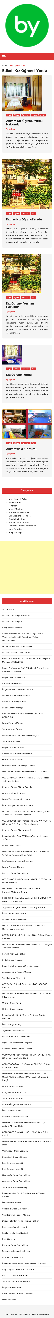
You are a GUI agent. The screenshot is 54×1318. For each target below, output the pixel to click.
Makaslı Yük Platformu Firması (16, 695)
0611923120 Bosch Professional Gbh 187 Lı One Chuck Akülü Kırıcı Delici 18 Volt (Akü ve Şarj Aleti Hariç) (25, 1077)
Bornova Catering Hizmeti (14, 701)
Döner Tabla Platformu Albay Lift (17, 646)
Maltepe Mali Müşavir (12, 621)
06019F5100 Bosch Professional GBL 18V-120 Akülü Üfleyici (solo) (26, 995)
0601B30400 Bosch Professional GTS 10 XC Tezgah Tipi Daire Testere (27, 946)
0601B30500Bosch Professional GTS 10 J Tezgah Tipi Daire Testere (25, 779)
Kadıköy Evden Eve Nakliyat (15, 1233)
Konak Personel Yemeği (13, 723)
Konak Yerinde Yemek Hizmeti (16, 799)
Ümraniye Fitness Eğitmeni (14, 1157)
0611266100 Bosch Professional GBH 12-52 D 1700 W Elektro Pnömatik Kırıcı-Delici (26, 853)
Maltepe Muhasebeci (12, 683)
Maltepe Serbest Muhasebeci (16, 652)
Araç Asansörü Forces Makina (16, 972)
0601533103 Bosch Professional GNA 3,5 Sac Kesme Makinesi (27, 937)
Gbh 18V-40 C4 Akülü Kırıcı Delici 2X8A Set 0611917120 (22, 715)
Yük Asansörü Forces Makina (16, 1281)
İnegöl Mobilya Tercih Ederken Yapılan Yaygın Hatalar (23, 1195)
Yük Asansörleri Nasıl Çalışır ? (16, 1187)
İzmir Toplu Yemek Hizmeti (14, 1227)
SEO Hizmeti (8, 609)
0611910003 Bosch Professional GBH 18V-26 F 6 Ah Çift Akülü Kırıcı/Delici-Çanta (26, 1056)
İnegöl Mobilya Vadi (11, 1287)
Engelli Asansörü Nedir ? (13, 677)
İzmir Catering (15, 529)
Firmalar (25, 115)
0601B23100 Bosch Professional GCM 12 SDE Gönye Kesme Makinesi (27, 881)
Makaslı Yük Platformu (19, 512)
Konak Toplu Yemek (11, 845)
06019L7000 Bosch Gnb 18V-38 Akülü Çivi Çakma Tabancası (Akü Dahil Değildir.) (26, 813)
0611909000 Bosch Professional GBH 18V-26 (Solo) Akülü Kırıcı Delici (26, 1066)
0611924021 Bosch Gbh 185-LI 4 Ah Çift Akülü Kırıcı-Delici (26, 1143)
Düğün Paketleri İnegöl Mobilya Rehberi (20, 1220)
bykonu (12, 129)
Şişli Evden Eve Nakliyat (13, 1030)
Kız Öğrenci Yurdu (19, 374)
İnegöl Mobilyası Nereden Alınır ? (17, 689)
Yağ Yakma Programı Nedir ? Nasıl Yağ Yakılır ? (23, 907)
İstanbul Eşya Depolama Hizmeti (17, 805)
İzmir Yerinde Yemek (11, 1202)
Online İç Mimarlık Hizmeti (14, 793)
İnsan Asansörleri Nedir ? (14, 913)
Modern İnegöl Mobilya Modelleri (17, 1104)
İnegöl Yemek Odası (18, 499)
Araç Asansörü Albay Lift (14, 1092)
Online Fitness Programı (13, 1009)
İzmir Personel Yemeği (12, 1163)
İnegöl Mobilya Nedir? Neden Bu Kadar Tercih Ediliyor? (23, 1017)
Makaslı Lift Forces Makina (14, 919)
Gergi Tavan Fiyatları (12, 627)
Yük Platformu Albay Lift (13, 978)
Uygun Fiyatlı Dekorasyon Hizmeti (18, 1269)
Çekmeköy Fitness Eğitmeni (15, 1150)
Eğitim (16, 115)
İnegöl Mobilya (16, 509)
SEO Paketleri (15, 502)
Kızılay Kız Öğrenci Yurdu (24, 219)
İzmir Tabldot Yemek (11, 1110)
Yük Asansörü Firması (12, 729)
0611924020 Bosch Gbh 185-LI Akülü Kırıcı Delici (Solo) (25, 1134)
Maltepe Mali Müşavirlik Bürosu (16, 615)
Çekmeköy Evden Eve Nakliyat (16, 1175)
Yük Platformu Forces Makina (16, 1215)
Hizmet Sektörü (38, 115)
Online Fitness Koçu (11, 1003)
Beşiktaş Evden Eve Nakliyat (15, 1116)
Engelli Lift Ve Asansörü (13, 747)
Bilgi (9, 115)
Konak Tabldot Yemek (12, 759)
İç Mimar (13, 505)
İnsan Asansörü (9, 1299)
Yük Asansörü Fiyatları (12, 1098)
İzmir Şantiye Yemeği (11, 1024)
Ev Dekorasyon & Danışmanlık (16, 1036)
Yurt (33, 214)
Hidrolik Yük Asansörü (19, 522)
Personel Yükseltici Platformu (16, 1251)
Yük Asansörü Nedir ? (12, 741)
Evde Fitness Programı (12, 960)
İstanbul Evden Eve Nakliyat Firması (19, 765)
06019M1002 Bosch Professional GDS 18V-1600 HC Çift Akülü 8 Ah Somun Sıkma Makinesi (26, 822)
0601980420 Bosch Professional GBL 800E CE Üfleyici (24, 986)
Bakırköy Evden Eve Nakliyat (15, 873)
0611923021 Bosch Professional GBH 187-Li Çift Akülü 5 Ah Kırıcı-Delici (24, 1124)
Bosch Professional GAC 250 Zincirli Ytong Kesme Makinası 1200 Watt (25, 670)
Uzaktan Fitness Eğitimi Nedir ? (16, 830)
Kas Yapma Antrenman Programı (17, 861)
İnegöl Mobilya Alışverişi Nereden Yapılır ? (21, 966)
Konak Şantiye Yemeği (12, 707)
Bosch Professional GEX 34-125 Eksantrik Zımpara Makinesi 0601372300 (26, 660)
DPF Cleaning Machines (20, 515)
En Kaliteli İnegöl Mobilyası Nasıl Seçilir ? (20, 735)
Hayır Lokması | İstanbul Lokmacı (17, 1293)
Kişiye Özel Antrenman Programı (17, 1042)
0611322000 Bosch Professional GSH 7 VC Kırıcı (24, 771)
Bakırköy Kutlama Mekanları (15, 1275)
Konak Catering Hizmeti (13, 867)
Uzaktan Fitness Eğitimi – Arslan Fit (18, 1048)
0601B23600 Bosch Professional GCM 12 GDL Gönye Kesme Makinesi (24, 927)
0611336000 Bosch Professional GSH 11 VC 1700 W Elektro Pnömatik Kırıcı (26, 900)
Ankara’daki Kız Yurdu (21, 449)
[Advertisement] (27, 567)
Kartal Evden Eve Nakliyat (14, 953)
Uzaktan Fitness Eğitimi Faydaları (17, 787)
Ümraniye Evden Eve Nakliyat (22, 525)
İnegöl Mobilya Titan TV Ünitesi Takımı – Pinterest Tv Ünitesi (25, 838)
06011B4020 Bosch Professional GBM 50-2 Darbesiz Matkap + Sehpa (23, 890)
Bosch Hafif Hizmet (17, 519)
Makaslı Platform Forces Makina (17, 753)
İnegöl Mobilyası (16, 532)
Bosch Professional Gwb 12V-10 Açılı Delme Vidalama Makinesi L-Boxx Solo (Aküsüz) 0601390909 (22, 637)
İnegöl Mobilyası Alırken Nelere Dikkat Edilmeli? (24, 1263)
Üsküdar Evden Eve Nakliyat (15, 1245)
